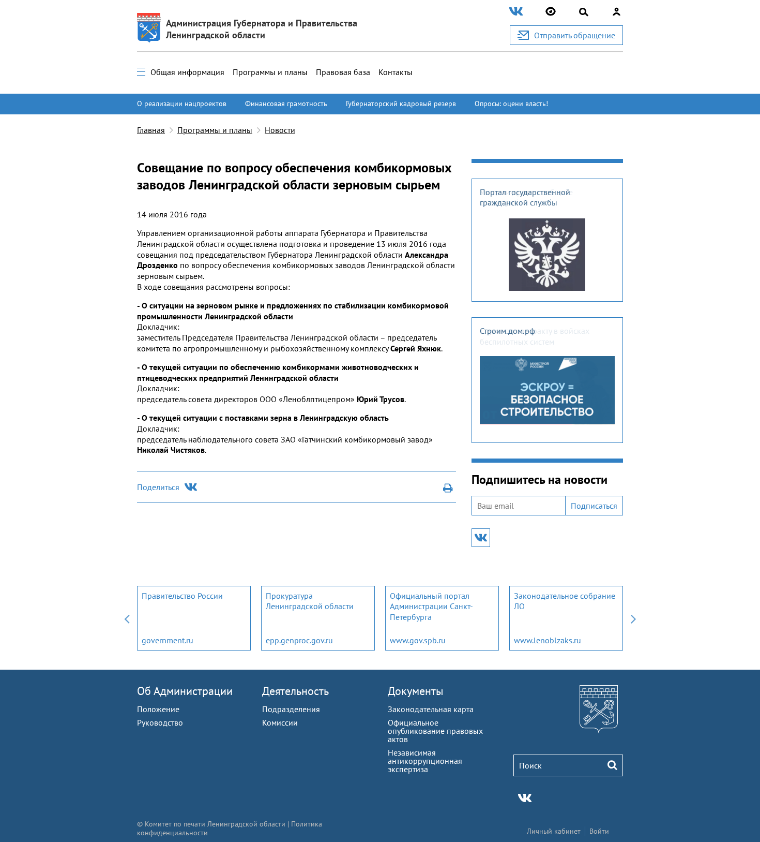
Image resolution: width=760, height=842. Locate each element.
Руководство (160, 722)
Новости (280, 130)
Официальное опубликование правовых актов (435, 730)
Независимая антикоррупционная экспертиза (425, 760)
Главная (151, 130)
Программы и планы (270, 72)
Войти (599, 831)
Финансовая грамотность (286, 103)
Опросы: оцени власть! (511, 103)
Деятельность (295, 691)
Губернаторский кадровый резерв (401, 103)
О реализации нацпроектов (181, 103)
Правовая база (343, 72)
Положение (158, 709)
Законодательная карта (431, 709)
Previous (126, 618)
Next (633, 618)
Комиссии (280, 722)
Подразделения (291, 709)
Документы (416, 691)
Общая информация (187, 72)
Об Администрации (185, 691)
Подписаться (594, 505)
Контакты (395, 72)
